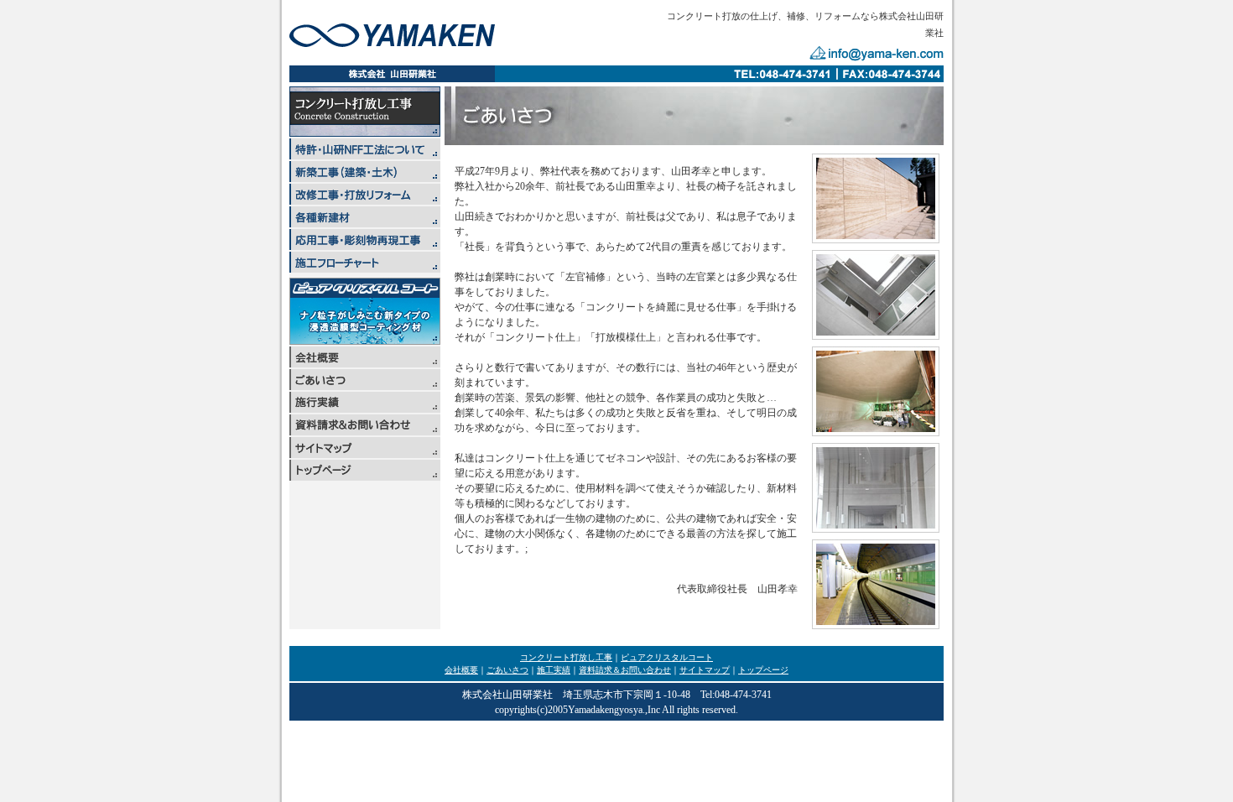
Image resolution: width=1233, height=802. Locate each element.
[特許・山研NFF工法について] (364, 155)
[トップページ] (364, 476)
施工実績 (553, 669)
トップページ (763, 669)
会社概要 (461, 669)
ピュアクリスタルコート (667, 657)
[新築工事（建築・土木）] (364, 177)
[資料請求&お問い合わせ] (364, 431)
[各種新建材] (364, 223)
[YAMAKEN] (392, 42)
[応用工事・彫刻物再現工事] (364, 245)
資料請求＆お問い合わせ (625, 669)
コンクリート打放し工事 (566, 657)
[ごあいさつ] (364, 385)
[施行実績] (364, 408)
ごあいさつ (507, 669)
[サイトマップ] (364, 453)
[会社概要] (364, 363)
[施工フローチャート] (364, 268)
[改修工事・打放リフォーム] (364, 200)
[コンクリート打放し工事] (364, 132)
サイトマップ (704, 669)
